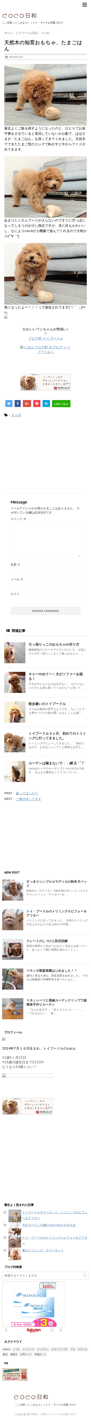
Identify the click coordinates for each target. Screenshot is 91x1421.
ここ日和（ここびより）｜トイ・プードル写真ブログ (45, 1404)
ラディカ (82, 1349)
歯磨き (13, 1354)
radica (6, 1349)
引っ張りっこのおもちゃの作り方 (54, 644)
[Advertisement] (45, 455)
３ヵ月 (16, 415)
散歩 (5, 1354)
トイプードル (45, 338)
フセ (72, 1349)
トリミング (28, 1349)
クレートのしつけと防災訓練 (47, 941)
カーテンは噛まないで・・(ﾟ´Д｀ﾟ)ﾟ (57, 763)
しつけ (16, 1349)
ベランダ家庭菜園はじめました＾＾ (51, 971)
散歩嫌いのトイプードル (47, 704)
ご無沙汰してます (28, 799)
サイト (15, 594)
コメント (18, 519)
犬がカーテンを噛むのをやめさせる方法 (49, 1225)
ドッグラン (43, 1349)
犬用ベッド (26, 1354)
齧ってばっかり (27, 793)
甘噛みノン (40, 1354)
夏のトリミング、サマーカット (43, 1250)
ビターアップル (59, 1349)
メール (17, 579)
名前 (15, 564)
